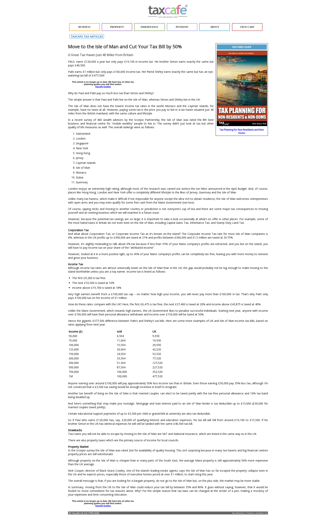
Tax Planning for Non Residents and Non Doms (242, 131)
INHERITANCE (149, 27)
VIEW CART (247, 27)
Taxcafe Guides (103, 86)
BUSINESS (84, 27)
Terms (249, 513)
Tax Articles (238, 513)
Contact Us (261, 513)
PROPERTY (117, 27)
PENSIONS (182, 27)
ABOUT (214, 27)
